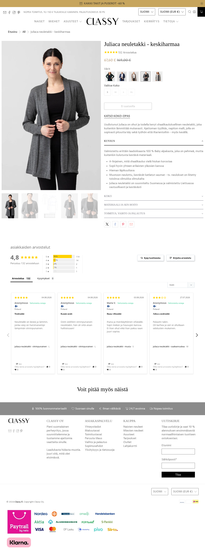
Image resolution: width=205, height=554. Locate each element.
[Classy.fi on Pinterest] (19, 13)
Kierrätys (152, 21)
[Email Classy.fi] (5, 13)
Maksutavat (92, 430)
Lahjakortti (130, 446)
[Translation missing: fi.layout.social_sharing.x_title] (107, 224)
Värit (107, 69)
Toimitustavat (93, 434)
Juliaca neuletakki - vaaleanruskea (169, 346)
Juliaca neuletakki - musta (119, 346)
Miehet (54, 21)
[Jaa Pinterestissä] (123, 224)
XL (131, 92)
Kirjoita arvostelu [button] (182, 257)
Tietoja (169, 21)
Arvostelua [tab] (18, 278)
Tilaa (178, 474)
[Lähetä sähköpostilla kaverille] (131, 224)
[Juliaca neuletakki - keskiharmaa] (51, 115)
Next (197, 333)
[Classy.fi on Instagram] (14, 13)
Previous (8, 333)
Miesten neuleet (133, 430)
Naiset (39, 21)
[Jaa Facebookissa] (115, 224)
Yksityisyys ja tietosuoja (100, 450)
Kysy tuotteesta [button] (152, 257)
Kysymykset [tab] (43, 278)
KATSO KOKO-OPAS (117, 116)
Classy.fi (19, 501)
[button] (110, 76)
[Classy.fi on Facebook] (10, 13)
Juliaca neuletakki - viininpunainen (31, 346)
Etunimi (166, 445)
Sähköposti (169, 459)
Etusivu (12, 32)
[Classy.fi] (102, 21)
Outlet (127, 442)
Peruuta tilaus (93, 438)
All (23, 32)
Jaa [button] (20, 363)
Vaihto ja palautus (96, 442)
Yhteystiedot (93, 427)
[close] (201, 3)
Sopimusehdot (94, 446)
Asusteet (71, 21)
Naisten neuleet (133, 427)
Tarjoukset (131, 21)
